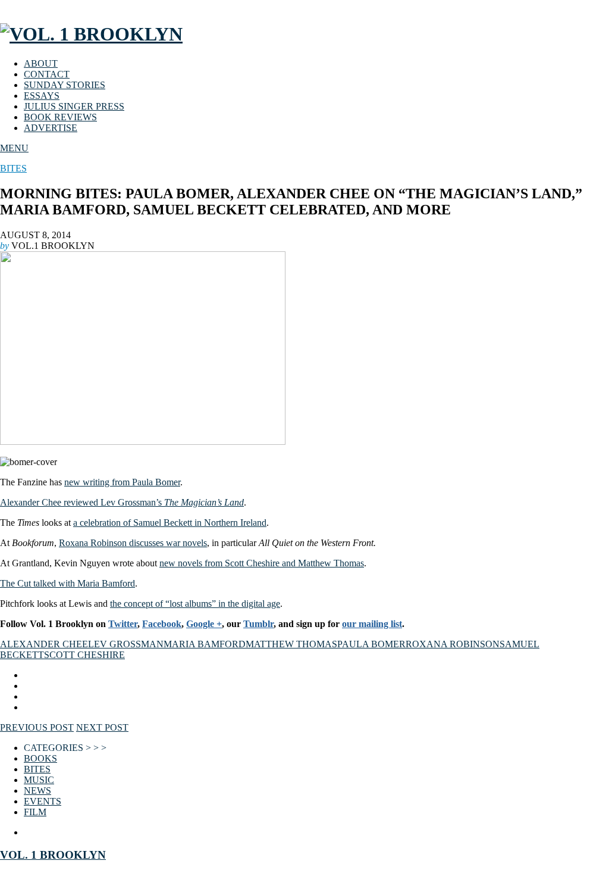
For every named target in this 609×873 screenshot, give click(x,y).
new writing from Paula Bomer (122, 482)
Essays (41, 96)
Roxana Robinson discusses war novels (133, 543)
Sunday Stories (64, 85)
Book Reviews (60, 117)
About (41, 63)
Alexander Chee (44, 644)
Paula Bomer (371, 644)
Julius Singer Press (74, 106)
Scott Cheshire (84, 655)
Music (39, 780)
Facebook (161, 624)
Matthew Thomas (291, 644)
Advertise (50, 128)
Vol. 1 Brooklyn (53, 855)
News (37, 790)
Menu (14, 148)
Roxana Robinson (453, 644)
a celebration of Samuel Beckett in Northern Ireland (169, 522)
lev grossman (126, 644)
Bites (13, 168)
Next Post (102, 727)
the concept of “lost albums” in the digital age (195, 603)
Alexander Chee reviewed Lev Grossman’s (122, 502)
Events (42, 801)
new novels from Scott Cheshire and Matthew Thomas (261, 563)
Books (40, 758)
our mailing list (372, 624)
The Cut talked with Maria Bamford (67, 583)
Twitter (122, 624)
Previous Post (37, 727)
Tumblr (258, 624)
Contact (47, 74)
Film (35, 812)
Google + (204, 624)
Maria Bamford (205, 644)
